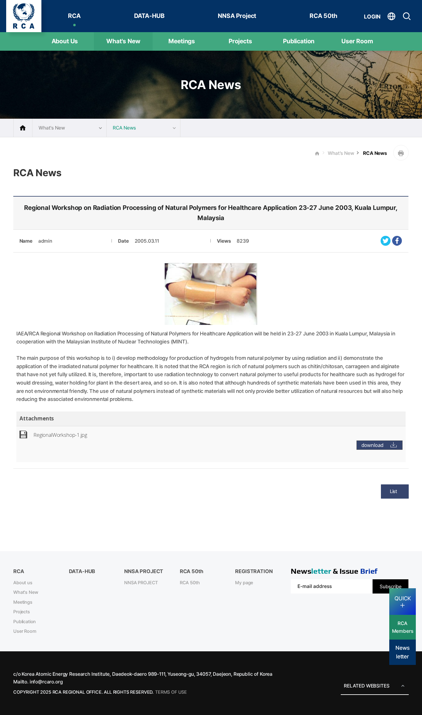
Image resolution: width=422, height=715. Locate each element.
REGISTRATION (253, 571)
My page (244, 582)
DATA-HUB (149, 15)
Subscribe (391, 586)
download (372, 445)
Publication (298, 41)
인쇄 (401, 152)
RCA (74, 15)
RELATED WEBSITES (366, 686)
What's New (123, 41)
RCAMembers (402, 627)
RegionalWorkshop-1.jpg (60, 434)
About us (22, 582)
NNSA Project (237, 15)
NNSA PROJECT (141, 582)
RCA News (374, 153)
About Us (65, 41)
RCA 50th (323, 15)
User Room (357, 41)
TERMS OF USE (171, 692)
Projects (240, 41)
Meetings (181, 41)
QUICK (403, 598)
